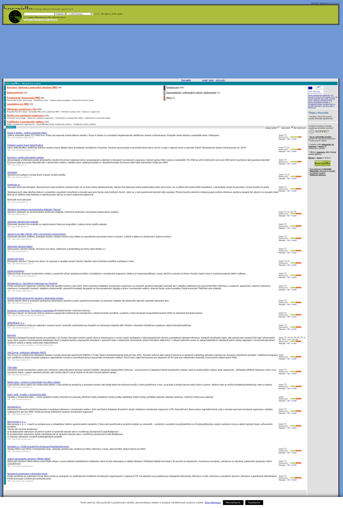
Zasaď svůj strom (15, 259)
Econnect (334, 3)
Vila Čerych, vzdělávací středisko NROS (26, 352)
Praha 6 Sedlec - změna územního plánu (27, 133)
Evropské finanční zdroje (17, 112)
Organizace (172, 87)
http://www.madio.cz (20, 251)
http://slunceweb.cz (20, 214)
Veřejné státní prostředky (60, 100)
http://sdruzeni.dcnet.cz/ (22, 303)
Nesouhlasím (233, 502)
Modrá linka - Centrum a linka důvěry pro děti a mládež (33, 382)
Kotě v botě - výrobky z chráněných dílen (26, 394)
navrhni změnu (30, 20)
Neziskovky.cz (14, 407)
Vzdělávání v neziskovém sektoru (25, 121)
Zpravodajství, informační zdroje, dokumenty (191, 92)
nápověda (52, 20)
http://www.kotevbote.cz (21, 399)
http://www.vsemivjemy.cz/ (22, 466)
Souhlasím (254, 502)
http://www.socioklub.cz (21, 177)
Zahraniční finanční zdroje (83, 100)
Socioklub (12, 172)
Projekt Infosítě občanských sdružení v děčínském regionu (35, 298)
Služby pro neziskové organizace (25, 115)
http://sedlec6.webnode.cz (23, 138)
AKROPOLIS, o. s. (16, 323)
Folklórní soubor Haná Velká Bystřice (25, 145)
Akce (169, 97)
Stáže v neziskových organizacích (21, 124)
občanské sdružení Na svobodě (22, 222)
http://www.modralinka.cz (22, 387)
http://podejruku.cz (19, 202)
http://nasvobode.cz (20, 227)
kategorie (321, 152)
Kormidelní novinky (317, 173)
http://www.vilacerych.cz (21, 360)
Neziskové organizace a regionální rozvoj (27, 473)
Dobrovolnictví (15, 92)
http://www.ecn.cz (19, 165)
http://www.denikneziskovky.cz (24, 276)
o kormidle (42, 20)
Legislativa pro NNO (18, 104)
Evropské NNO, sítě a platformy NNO (44, 112)
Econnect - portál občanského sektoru (25, 157)
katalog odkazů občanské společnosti (53, 9)
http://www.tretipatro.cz (21, 375)
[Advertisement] (171, 52)
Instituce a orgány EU (91, 112)
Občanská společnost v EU (21, 109)
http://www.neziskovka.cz (22, 291)
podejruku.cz (13, 184)
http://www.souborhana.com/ (23, 150)
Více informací (213, 502)
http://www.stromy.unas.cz (22, 264)
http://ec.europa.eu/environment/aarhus (28, 315)
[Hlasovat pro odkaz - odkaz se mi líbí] (294, 137)
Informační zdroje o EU (70, 112)
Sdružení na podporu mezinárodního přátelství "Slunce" (34, 209)
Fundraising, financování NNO (23, 97)
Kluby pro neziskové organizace (41, 118)
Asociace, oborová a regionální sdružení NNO (32, 87)
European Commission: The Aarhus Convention (30, 310)
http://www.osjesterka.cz (22, 239)
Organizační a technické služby (98, 118)
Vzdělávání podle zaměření (84, 124)
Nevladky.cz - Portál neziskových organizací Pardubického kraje (38, 446)
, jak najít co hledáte (322, 171)
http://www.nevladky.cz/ (21, 451)
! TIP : (25, 17)
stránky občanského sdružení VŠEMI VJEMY (29, 459)
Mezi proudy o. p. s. (16, 421)
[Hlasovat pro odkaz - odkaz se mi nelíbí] (300, 137)
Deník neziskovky (15, 271)
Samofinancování (41, 100)
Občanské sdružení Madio (20, 246)
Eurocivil (11, 335)
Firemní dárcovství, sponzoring (19, 100)
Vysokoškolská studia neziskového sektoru (54, 124)
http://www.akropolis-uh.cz (22, 328)
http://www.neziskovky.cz (22, 414)
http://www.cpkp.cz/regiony (23, 481)
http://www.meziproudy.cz (22, 439)
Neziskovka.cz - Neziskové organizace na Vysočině (32, 283)
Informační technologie (16, 118)
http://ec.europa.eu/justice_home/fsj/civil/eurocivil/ (32, 345)
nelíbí (294, 139)
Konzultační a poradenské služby (69, 118)
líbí (289, 139)
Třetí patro (12, 367)
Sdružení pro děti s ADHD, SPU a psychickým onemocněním (36, 234)
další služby (220, 80)
